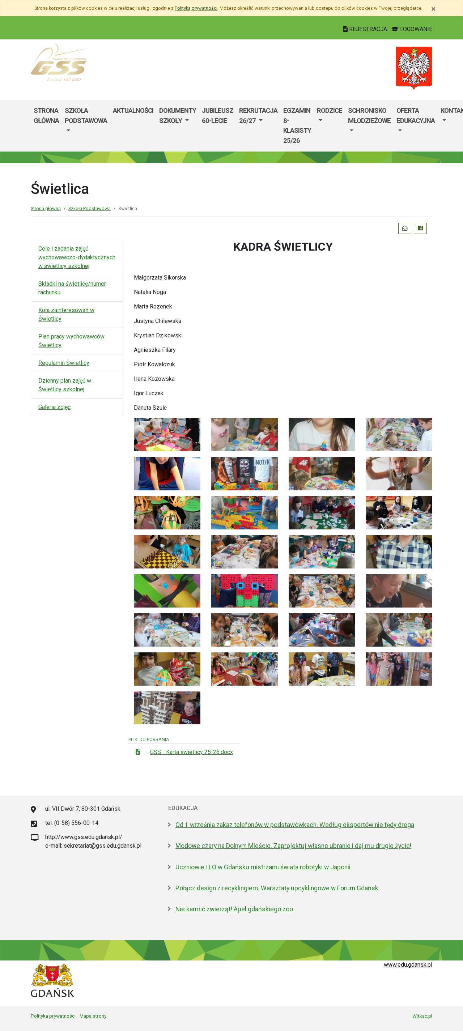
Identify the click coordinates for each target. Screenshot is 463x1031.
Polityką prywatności (196, 8)
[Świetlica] (167, 434)
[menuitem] (86, 125)
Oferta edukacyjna (415, 115)
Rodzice (329, 110)
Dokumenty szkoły (177, 115)
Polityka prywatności (53, 1016)
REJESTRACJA (368, 29)
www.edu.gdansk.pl (408, 964)
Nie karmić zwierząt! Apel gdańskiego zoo (234, 909)
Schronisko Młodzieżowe (369, 115)
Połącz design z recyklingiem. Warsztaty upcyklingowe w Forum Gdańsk (276, 888)
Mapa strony (93, 1016)
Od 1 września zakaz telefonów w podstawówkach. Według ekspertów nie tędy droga (294, 824)
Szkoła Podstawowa (86, 115)
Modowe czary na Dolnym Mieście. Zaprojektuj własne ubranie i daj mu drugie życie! (293, 845)
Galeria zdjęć (54, 407)
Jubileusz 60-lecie (217, 115)
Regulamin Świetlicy (63, 362)
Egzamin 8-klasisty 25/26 (297, 125)
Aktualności (133, 110)
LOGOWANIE (415, 29)
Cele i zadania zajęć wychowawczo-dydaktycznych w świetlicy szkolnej (76, 257)
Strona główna (46, 115)
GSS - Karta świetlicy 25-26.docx (191, 752)
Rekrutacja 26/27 (258, 115)
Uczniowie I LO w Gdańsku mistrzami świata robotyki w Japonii (263, 867)
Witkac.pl (422, 1016)
